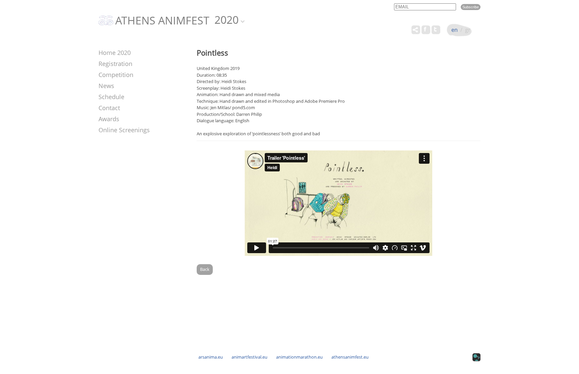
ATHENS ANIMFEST (162, 20)
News (106, 86)
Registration (115, 64)
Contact (109, 108)
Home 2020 (115, 53)
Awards (109, 119)
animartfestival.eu (249, 357)
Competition (116, 75)
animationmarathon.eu (299, 357)
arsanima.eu (210, 357)
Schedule (111, 97)
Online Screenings (124, 130)
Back (204, 269)
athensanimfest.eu (350, 357)
